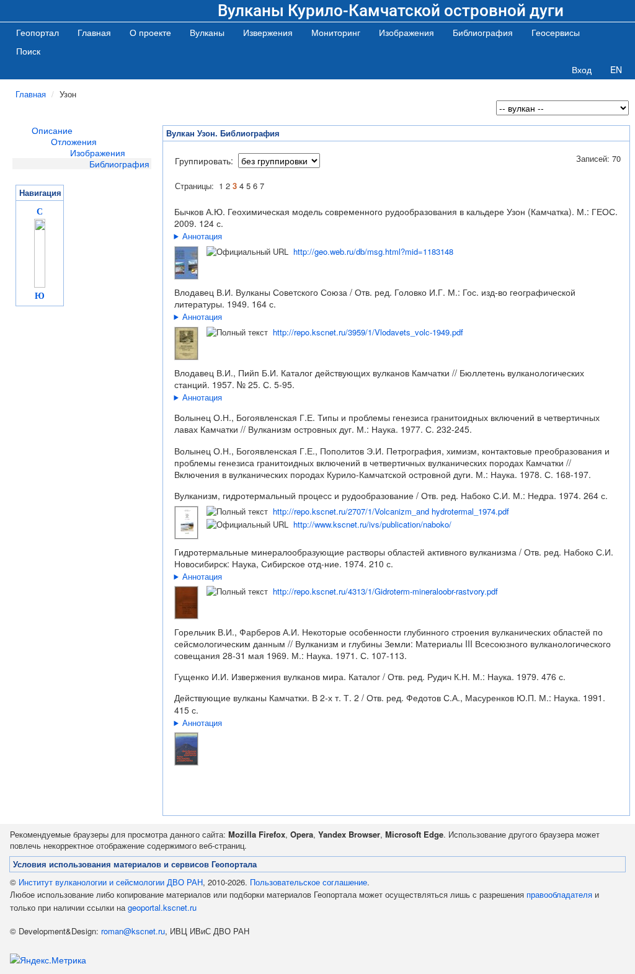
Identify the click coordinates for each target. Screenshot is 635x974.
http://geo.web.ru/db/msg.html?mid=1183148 (373, 251)
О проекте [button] (150, 32)
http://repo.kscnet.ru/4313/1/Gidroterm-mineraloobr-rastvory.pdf (385, 591)
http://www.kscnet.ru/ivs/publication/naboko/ (372, 524)
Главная (94, 32)
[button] (207, 32)
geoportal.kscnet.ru (162, 907)
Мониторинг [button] (335, 32)
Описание (52, 130)
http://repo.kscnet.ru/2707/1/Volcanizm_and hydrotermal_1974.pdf (391, 511)
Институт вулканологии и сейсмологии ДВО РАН (111, 882)
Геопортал (37, 32)
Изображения (97, 152)
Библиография (119, 163)
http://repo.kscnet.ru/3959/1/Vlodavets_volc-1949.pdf (368, 332)
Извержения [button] (268, 32)
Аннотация (202, 236)
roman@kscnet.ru (133, 931)
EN (616, 69)
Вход (582, 69)
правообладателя (559, 894)
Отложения (74, 141)
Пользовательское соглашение (308, 882)
